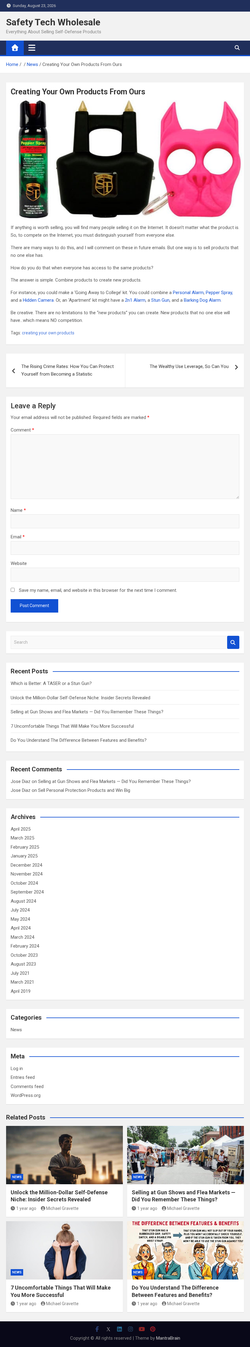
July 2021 (20, 973)
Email (18, 537)
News (16, 1029)
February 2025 (25, 847)
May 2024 (20, 919)
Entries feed (23, 1077)
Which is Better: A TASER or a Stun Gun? (51, 683)
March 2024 (22, 937)
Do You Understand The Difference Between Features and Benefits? (79, 740)
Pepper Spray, (219, 292)
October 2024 (24, 883)
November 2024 (26, 874)
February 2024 (25, 946)
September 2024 (27, 892)
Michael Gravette (62, 1208)
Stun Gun (160, 300)
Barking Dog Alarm (202, 300)
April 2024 (20, 928)
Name (18, 510)
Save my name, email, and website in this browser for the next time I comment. (98, 590)
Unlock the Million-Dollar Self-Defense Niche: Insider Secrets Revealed (80, 698)
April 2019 (20, 991)
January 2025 (24, 856)
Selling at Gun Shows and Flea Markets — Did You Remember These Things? (87, 712)
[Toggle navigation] (32, 48)
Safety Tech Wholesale (53, 22)
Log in (17, 1068)
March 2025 (22, 838)
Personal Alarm (188, 292)
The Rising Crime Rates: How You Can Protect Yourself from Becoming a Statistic (67, 370)
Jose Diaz (20, 781)
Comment (22, 430)
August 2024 (23, 901)
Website (19, 563)
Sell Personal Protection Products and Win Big (84, 790)
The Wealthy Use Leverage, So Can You (189, 366)
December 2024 (26, 865)
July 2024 (20, 910)
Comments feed (27, 1086)
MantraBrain (168, 1338)
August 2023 (23, 964)
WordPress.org (26, 1095)
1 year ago (26, 1208)
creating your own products (48, 332)
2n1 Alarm (135, 300)
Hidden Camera (38, 300)
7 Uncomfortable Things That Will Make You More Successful (72, 726)
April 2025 (20, 829)
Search (233, 642)
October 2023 (24, 955)
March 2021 (22, 982)
